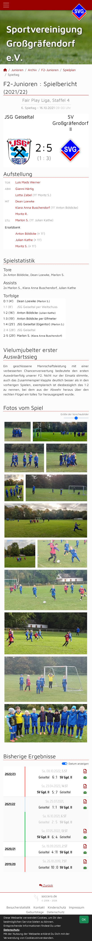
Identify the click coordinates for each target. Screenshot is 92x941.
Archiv (32, 70)
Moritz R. (21, 214)
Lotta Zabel (23, 195)
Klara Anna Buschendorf (32, 207)
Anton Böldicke (25, 233)
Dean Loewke (24, 201)
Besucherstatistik (18, 907)
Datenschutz (55, 912)
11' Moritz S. (42, 195)
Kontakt (39, 907)
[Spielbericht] (85, 771)
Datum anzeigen (79, 763)
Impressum (76, 907)
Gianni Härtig (24, 189)
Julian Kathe (24, 240)
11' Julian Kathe (41, 220)
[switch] (64, 763)
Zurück (47, 885)
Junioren (17, 70)
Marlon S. (22, 220)
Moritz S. (21, 246)
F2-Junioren (50, 70)
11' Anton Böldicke (64, 207)
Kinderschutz (57, 907)
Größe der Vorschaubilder (75, 414)
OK (84, 919)
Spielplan (69, 70)
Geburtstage (35, 912)
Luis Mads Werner (27, 182)
